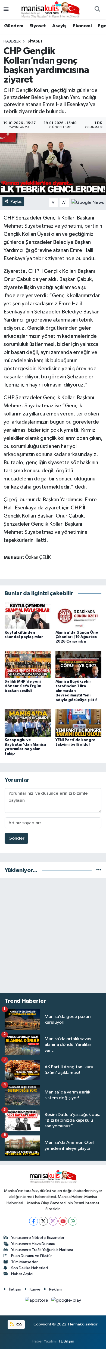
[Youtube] (62, 1221)
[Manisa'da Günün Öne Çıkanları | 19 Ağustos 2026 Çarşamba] (78, 615)
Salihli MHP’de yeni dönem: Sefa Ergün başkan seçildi (23, 686)
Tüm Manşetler (24, 1262)
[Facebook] (33, 1221)
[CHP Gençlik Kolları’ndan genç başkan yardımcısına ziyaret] (53, 164)
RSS (18, 1324)
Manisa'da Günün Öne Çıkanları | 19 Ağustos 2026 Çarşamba (76, 637)
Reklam (55, 1289)
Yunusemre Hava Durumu (33, 1244)
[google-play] (66, 1301)
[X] (43, 1221)
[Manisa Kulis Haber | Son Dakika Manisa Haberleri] (50, 9)
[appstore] (37, 1301)
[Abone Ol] (87, 202)
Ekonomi (82, 26)
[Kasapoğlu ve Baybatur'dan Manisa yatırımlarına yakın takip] (28, 723)
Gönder (16, 838)
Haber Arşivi (22, 1274)
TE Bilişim (66, 1341)
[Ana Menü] (6, 9)
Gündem (13, 26)
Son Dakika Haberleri (29, 1268)
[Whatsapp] (72, 1221)
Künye (35, 1289)
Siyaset (38, 26)
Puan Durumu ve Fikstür (31, 1256)
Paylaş (16, 201)
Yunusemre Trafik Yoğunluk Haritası (42, 1250)
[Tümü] (98, 870)
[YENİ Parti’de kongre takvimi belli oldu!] (78, 723)
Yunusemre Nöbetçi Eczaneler (37, 1238)
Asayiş (59, 26)
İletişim (15, 1289)
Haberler (12, 41)
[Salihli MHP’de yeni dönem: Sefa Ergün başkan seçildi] (28, 664)
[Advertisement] (53, 935)
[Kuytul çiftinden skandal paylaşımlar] (28, 615)
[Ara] (97, 9)
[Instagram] (53, 1221)
